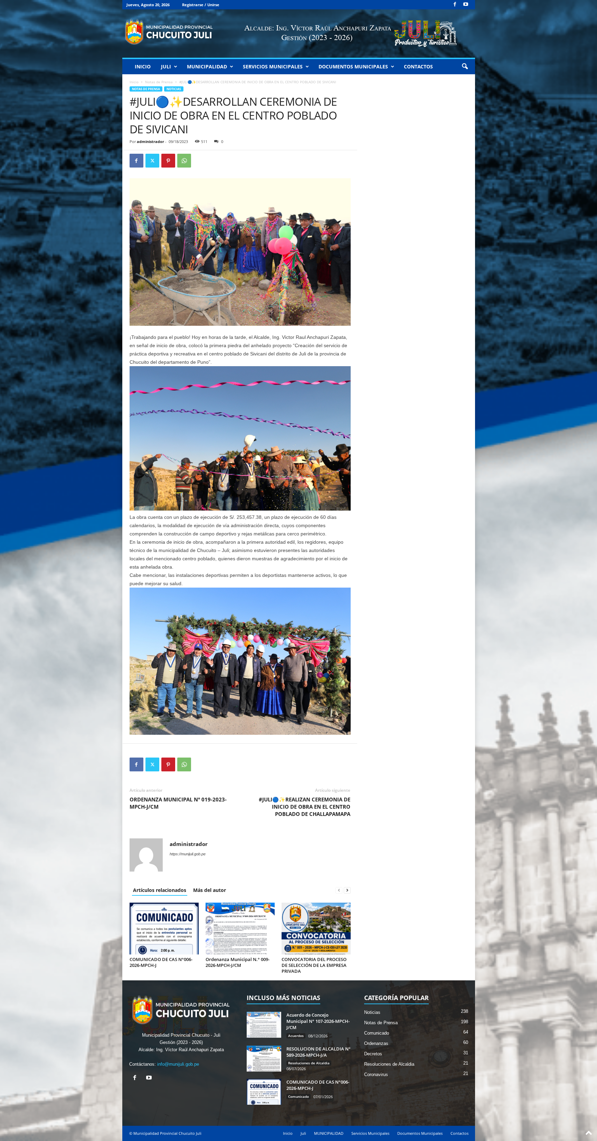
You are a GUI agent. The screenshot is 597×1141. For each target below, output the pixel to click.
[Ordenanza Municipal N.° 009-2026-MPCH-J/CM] (240, 928)
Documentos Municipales (353, 66)
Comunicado (298, 1096)
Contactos (418, 66)
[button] (464, 66)
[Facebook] (455, 4)
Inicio (143, 66)
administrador (150, 141)
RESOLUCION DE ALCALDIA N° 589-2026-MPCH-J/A (318, 1052)
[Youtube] (466, 4)
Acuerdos (296, 1035)
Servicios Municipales (273, 66)
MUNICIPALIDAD (207, 66)
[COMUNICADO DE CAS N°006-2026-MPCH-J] (164, 928)
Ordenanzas (376, 1043)
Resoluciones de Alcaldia (309, 1063)
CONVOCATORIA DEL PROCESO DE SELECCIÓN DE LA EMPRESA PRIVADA (314, 965)
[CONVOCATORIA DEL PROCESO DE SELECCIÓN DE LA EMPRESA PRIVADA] (316, 928)
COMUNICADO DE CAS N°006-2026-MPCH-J (161, 962)
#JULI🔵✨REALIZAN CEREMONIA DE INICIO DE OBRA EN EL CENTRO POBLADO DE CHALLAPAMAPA (304, 806)
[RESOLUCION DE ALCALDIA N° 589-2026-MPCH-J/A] (264, 1059)
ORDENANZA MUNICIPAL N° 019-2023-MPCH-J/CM (178, 803)
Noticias (174, 89)
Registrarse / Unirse (200, 4)
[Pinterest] (168, 161)
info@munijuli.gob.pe (178, 1064)
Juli (166, 66)
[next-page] (347, 890)
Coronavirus (376, 1074)
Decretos (373, 1053)
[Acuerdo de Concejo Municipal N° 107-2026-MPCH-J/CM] (264, 1025)
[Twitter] (152, 161)
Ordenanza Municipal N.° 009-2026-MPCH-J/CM (237, 962)
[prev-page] (338, 890)
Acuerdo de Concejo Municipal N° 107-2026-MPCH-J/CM (318, 1021)
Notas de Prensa (159, 81)
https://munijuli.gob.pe (188, 854)
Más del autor (209, 890)
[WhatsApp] (184, 161)
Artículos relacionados (159, 890)
